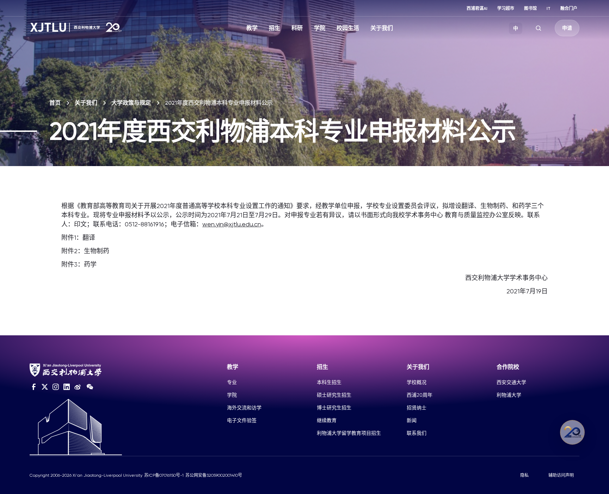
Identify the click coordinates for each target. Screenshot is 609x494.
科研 (297, 28)
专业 (232, 382)
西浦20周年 (419, 395)
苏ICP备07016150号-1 (164, 475)
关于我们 (381, 28)
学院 (319, 28)
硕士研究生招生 (334, 395)
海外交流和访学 (244, 407)
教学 (252, 28)
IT (548, 8)
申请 (567, 28)
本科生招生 (329, 382)
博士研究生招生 (334, 407)
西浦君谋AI (477, 8)
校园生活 (348, 28)
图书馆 (530, 8)
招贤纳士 (416, 407)
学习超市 (505, 8)
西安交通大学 (511, 382)
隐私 (524, 475)
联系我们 (416, 433)
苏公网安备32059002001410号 (213, 475)
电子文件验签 (242, 420)
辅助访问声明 (561, 475)
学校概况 (416, 382)
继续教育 (327, 420)
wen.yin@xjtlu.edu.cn (231, 224)
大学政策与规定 (131, 102)
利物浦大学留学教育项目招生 (349, 433)
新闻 (412, 420)
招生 (274, 28)
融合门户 (568, 8)
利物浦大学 (509, 395)
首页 (55, 102)
